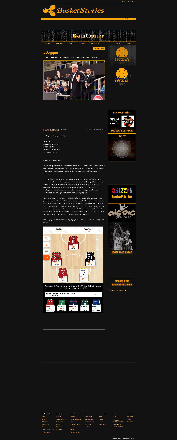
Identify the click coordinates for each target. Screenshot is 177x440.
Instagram (130, 422)
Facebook (130, 416)
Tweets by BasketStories (117, 290)
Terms (44, 427)
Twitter (129, 419)
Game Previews (60, 419)
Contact (44, 419)
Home (43, 416)
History (58, 424)
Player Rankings (89, 422)
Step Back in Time (118, 427)
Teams (72, 422)
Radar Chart (102, 424)
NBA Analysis (88, 416)
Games (101, 422)
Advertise (44, 422)
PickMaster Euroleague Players (118, 420)
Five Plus (73, 429)
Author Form (45, 424)
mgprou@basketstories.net (51, 130)
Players (101, 416)
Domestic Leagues (76, 419)
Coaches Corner (75, 427)
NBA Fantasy (88, 427)
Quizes (115, 429)
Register (130, 1)
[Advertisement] (88, 25)
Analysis (58, 416)
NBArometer (88, 424)
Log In (124, 1)
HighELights (59, 422)
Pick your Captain (75, 424)
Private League (117, 424)
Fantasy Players (75, 432)
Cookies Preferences (48, 429)
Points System (46, 432)
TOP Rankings (60, 427)
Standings (59, 429)
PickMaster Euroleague (116, 417)
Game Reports (89, 419)
